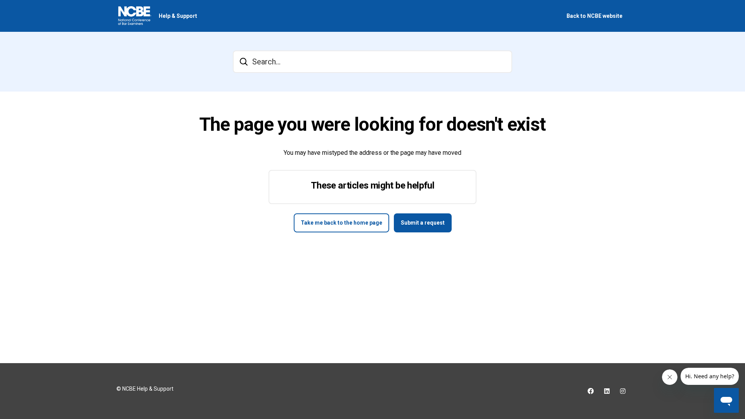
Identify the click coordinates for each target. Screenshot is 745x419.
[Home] (134, 16)
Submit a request (423, 223)
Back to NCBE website (594, 16)
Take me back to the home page (341, 223)
